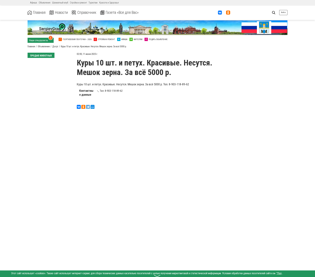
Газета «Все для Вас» (122, 12)
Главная (39, 12)
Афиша (33, 2)
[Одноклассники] (83, 107)
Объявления (44, 2)
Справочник (86, 12)
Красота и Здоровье (109, 2)
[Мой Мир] (92, 107)
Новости (61, 12)
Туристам (93, 2)
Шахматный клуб (60, 2)
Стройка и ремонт (78, 2)
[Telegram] (88, 107)
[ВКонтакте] (79, 107)
